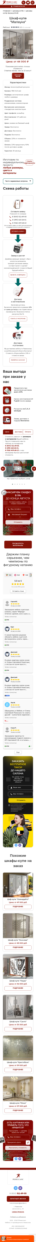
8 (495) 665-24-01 (19, 220)
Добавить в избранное (18, 1217)
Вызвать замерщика (18, 275)
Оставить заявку (18, 231)
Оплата (28, 432)
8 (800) (18, 1194)
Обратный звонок (18, 1199)
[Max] (19, 845)
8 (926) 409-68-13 (19, 223)
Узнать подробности (29, 162)
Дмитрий (14, 677)
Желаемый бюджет (19, 514)
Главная (6, 11)
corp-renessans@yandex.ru (18, 1203)
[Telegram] (16, 845)
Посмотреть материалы (18, 544)
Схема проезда (18, 1212)
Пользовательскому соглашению (17, 530)
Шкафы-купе (18, 11)
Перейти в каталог (18, 360)
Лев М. (13, 702)
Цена (7, 432)
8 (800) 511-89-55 (19, 217)
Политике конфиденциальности (17, 528)
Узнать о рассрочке (18, 318)
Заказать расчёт (18, 75)
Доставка (18, 432)
